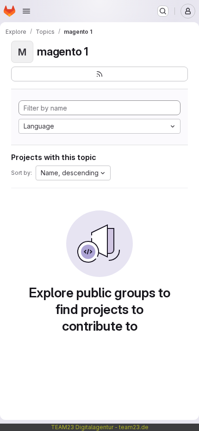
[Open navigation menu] (26, 11)
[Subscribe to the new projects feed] (99, 74)
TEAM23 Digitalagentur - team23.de (100, 427)
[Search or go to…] (162, 11)
